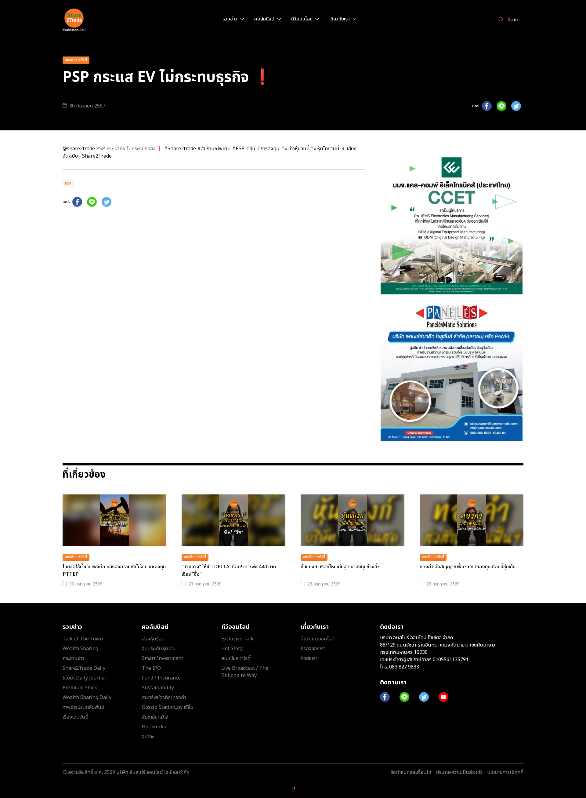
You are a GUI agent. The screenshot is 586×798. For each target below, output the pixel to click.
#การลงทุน (268, 148)
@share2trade (79, 148)
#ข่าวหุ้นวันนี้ (297, 148)
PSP (68, 183)
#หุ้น (250, 148)
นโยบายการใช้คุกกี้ (505, 772)
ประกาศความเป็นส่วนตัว (459, 772)
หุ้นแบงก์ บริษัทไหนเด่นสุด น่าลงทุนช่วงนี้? (340, 566)
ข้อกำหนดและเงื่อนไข (410, 772)
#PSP (238, 148)
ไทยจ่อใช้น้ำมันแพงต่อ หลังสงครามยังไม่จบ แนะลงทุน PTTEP (114, 570)
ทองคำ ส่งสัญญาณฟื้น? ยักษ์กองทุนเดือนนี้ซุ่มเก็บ (467, 566)
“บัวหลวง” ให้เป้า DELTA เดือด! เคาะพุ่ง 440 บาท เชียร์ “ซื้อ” (229, 570)
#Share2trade (180, 148)
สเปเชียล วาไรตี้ (76, 60)
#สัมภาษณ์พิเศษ (214, 148)
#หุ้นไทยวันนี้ (326, 148)
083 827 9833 (404, 667)
